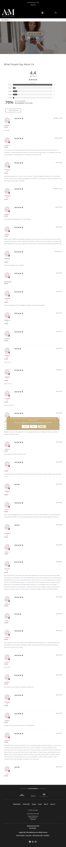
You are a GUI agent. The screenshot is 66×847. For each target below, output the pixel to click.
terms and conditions (37, 422)
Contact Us (52, 804)
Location (40, 804)
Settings (42, 426)
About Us (6, 20)
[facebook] (30, 842)
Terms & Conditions (20, 835)
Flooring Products (17, 804)
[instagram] (35, 842)
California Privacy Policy (37, 835)
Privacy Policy (29, 835)
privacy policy (25, 422)
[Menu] (42, 13)
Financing (34, 804)
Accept (25, 426)
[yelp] (33, 842)
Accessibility (46, 835)
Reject (33, 426)
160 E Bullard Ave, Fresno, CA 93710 (33, 2)
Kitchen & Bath (26, 804)
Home (3, 20)
